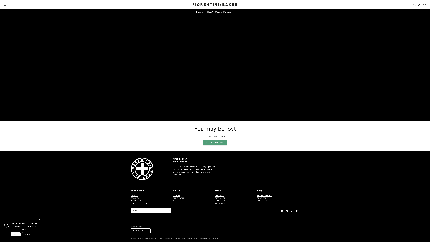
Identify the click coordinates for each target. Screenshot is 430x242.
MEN (175, 201)
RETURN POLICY (264, 195)
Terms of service (192, 238)
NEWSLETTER (137, 201)
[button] (4, 4)
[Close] (39, 219)
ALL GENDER (179, 198)
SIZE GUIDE (220, 198)
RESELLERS (262, 201)
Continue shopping (215, 142)
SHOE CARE (262, 198)
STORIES (135, 198)
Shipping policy (205, 238)
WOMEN (176, 195)
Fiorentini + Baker (142, 238)
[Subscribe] (168, 210)
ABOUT (134, 195)
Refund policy (168, 238)
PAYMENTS (220, 203)
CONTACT (219, 195)
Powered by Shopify (155, 238)
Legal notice (217, 238)
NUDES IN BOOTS (139, 203)
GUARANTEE (220, 201)
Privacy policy (180, 238)
